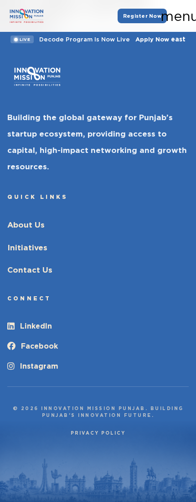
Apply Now (160, 39)
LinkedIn (36, 326)
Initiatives (27, 247)
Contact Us (29, 269)
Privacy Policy (98, 433)
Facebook (39, 346)
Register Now (142, 16)
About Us (26, 224)
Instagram (39, 366)
